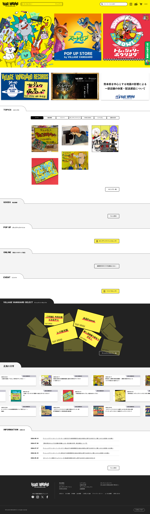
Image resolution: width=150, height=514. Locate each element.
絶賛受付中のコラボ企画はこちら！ (106, 266)
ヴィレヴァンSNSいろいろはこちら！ (49, 4)
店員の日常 (113, 118)
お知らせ (61, 493)
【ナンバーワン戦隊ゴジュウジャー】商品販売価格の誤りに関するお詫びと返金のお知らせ (69, 458)
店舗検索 (82, 489)
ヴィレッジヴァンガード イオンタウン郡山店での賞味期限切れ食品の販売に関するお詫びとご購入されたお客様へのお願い (78, 448)
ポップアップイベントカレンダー (108, 241)
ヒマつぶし (100, 118)
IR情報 (73, 493)
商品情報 (49, 118)
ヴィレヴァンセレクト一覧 (109, 353)
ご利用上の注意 (87, 493)
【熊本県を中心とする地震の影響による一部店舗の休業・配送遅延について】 (65, 443)
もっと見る (113, 216)
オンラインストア (105, 483)
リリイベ (62, 118)
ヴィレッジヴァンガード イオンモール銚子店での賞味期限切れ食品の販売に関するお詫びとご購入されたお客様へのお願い (78, 438)
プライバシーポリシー (97, 493)
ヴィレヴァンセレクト (86, 487)
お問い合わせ (116, 493)
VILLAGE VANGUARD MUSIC (109, 485)
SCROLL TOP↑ (139, 510)
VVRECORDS (87, 118)
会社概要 (79, 493)
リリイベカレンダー (111, 291)
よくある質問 (108, 493)
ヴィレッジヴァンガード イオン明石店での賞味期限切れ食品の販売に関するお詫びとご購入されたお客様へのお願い (76, 453)
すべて (37, 118)
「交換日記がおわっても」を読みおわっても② (105, 393)
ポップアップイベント (75, 118)
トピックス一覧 (112, 189)
